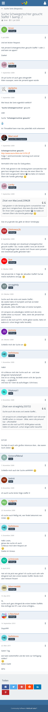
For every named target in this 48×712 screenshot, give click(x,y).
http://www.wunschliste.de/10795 (14, 153)
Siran (6, 20)
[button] (3, 3)
